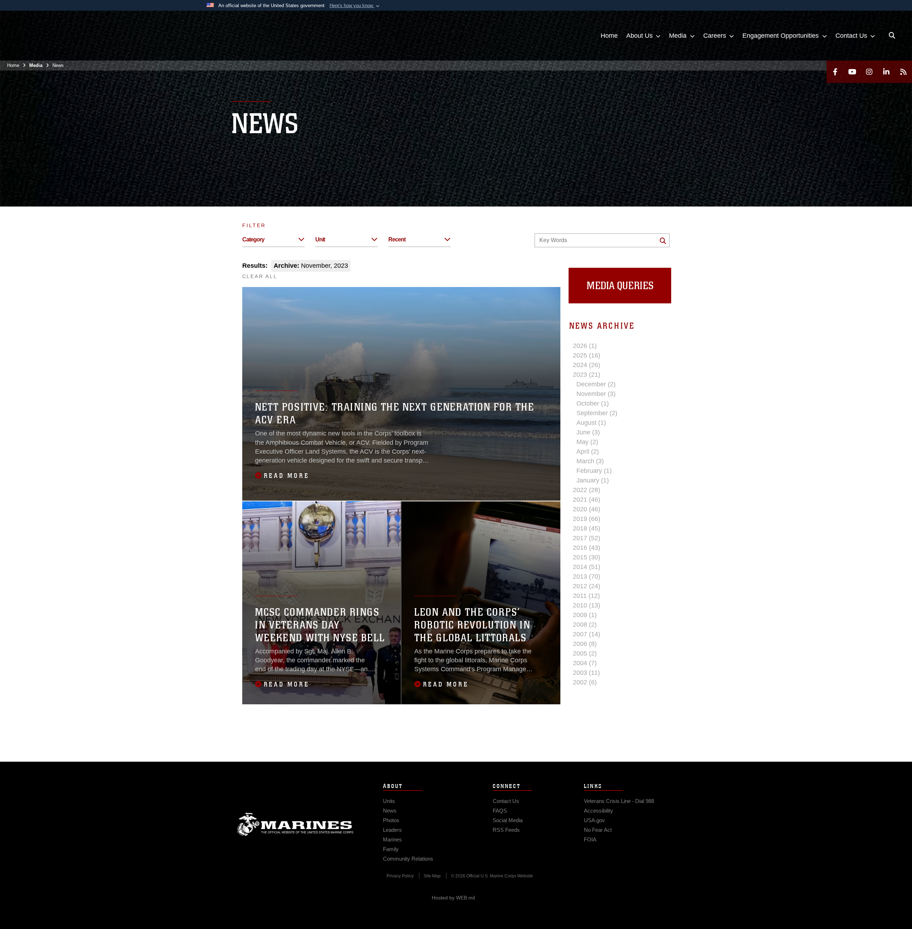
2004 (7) (585, 663)
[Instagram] (869, 72)
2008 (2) (585, 624)
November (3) (596, 393)
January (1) (592, 480)
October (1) (592, 403)
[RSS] (903, 72)
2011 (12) (586, 595)
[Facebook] (835, 72)
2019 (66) (586, 518)
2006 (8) (585, 643)
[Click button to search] (663, 241)
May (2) (587, 441)
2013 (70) (586, 576)
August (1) (591, 422)
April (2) (587, 451)
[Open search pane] (892, 36)
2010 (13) (586, 605)
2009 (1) (585, 615)
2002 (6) (585, 682)
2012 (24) (586, 586)
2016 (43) (586, 547)
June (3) (588, 432)
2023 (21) (586, 374)
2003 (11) (586, 672)
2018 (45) (586, 528)
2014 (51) (586, 566)
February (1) (594, 470)
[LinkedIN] (886, 72)
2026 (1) (585, 345)
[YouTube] (852, 72)
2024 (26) (586, 365)
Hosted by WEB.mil (453, 898)
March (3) (590, 461)
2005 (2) (585, 653)
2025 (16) (586, 355)
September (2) (596, 413)
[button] (355, 5)
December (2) (596, 384)
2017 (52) (586, 538)
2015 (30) (586, 557)
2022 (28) (586, 490)
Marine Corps (295, 824)
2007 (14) (586, 634)
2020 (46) (586, 509)
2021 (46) (586, 499)
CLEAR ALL (260, 276)
